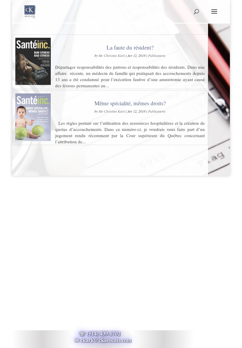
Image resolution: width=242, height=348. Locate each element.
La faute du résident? (130, 47)
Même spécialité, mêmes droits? (130, 103)
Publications (157, 55)
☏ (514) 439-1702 (103, 333)
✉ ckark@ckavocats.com (103, 340)
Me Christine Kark (112, 55)
